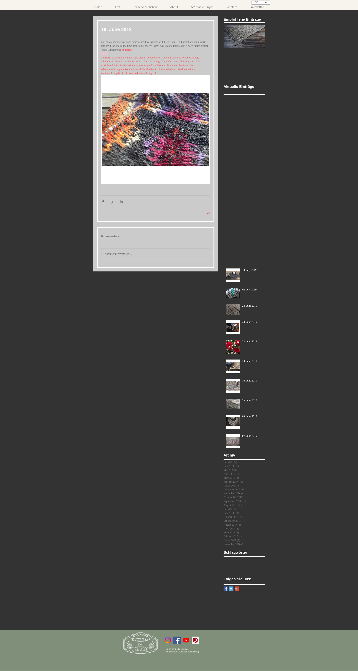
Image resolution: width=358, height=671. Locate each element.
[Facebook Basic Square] (226, 588)
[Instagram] (168, 640)
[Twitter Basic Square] (231, 588)
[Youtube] (186, 640)
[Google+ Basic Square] (237, 588)
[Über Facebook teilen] (103, 201)
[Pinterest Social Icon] (195, 640)
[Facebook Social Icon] (177, 640)
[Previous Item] (229, 36)
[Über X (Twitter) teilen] (112, 201)
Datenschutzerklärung (188, 651)
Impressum (171, 651)
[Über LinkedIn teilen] (121, 201)
